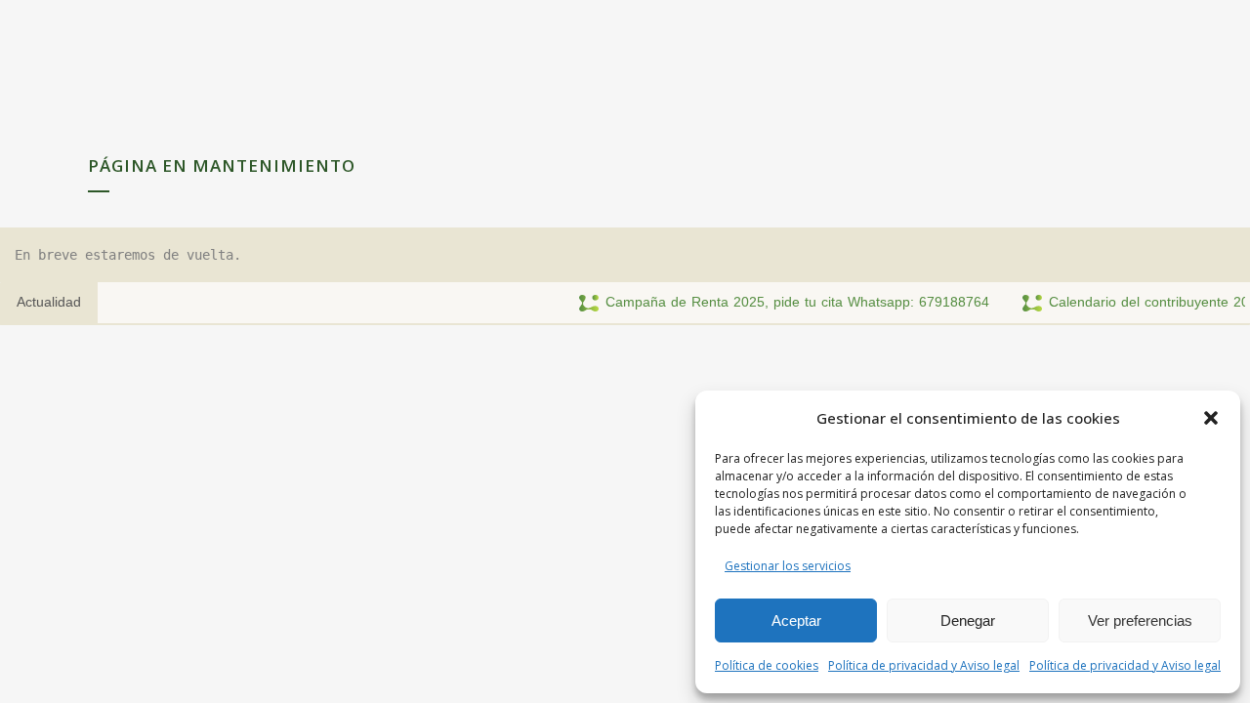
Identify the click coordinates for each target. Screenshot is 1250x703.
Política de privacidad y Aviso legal (924, 665)
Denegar (967, 620)
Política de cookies (766, 665)
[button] (1211, 418)
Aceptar (796, 620)
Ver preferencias (1140, 620)
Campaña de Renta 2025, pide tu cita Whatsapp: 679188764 (784, 302)
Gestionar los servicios (788, 566)
